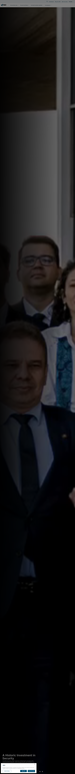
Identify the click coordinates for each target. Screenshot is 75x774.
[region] (19, 768)
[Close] (35, 764)
